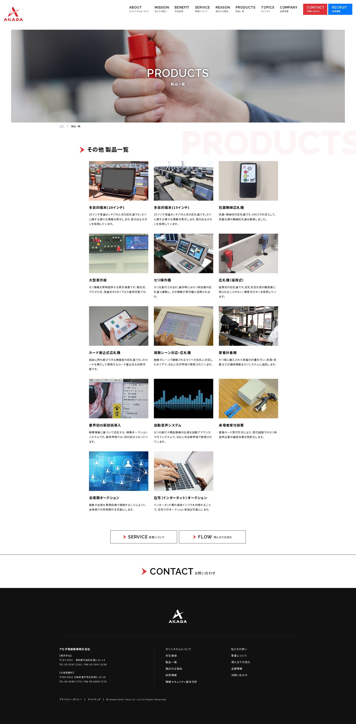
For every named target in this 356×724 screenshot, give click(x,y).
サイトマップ (94, 699)
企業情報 (237, 668)
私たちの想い (239, 649)
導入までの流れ (240, 662)
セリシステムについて (179, 649)
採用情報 (171, 675)
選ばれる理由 (174, 668)
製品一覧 (171, 662)
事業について (239, 655)
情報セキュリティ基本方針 (181, 682)
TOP (61, 126)
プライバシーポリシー (70, 699)
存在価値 (171, 655)
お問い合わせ (239, 675)
